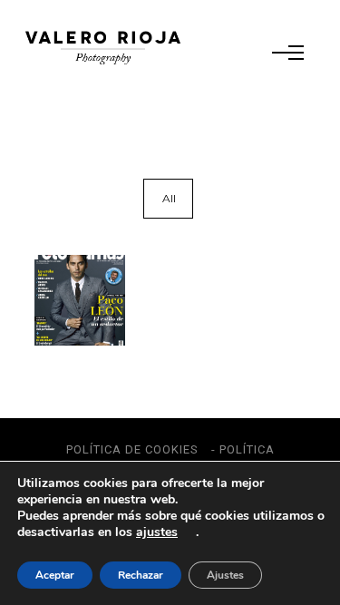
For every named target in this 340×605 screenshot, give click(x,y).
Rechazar (140, 575)
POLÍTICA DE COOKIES (132, 449)
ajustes (157, 532)
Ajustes (225, 575)
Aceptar (54, 575)
